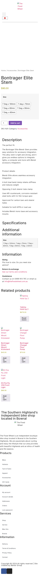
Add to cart (15, 123)
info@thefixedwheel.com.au (16, 281)
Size (4, 97)
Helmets (5, 464)
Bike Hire (5, 529)
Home (3, 71)
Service (4, 525)
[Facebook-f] (4, 571)
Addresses (6, 501)
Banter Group (16, 565)
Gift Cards (5, 482)
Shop (4, 520)
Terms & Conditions (9, 548)
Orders (4, 505)
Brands (4, 533)
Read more (24, 319)
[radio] (9, 104)
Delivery (5, 544)
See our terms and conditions (14, 272)
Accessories (12, 71)
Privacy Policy (7, 553)
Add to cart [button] (4, 360)
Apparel (5, 473)
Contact (5, 557)
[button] (4, 14)
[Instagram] (9, 571)
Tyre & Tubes (6, 469)
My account (6, 492)
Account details (7, 497)
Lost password (7, 510)
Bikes (4, 460)
